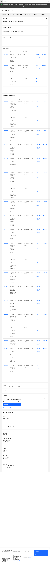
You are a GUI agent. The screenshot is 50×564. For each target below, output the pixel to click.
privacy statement (16, 560)
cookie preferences (16, 553)
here (30, 557)
